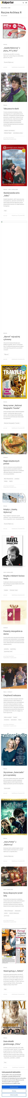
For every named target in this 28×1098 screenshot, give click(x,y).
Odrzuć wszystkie (14, 1095)
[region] (14, 1084)
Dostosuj (14, 1091)
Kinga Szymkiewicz (10, 137)
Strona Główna (4, 7)
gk (6, 67)
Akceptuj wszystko (14, 1087)
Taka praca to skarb (11, 108)
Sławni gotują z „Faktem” (13, 971)
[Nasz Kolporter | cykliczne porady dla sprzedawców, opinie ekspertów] (7, 2)
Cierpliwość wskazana (12, 695)
